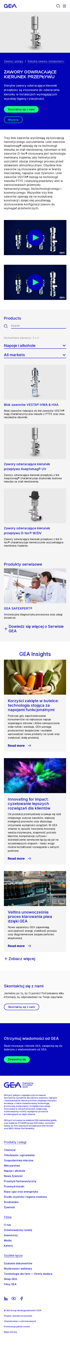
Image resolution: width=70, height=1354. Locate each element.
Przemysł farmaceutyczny (20, 1181)
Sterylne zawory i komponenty (46, 61)
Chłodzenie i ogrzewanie (19, 1155)
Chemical (9, 1150)
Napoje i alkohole (14, 1170)
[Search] (58, 6)
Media (8, 1240)
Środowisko (11, 1202)
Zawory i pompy (13, 61)
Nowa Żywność (13, 1176)
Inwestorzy (11, 1235)
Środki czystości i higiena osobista (25, 1196)
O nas (7, 1224)
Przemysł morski (14, 1186)
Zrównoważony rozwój (18, 1230)
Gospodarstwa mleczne (18, 1160)
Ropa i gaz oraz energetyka (21, 1191)
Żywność (9, 1207)
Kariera (8, 1245)
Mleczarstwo (12, 1165)
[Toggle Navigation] (64, 6)
